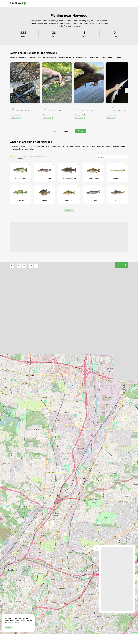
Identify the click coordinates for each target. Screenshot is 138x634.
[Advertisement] (69, 237)
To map (80, 131)
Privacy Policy (13, 623)
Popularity (20, 158)
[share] (12, 266)
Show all (69, 210)
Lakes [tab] (66, 131)
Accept (9, 627)
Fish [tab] (55, 131)
